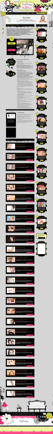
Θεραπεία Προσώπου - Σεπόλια (20, 145)
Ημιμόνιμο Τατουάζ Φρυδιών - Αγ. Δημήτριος (42, 98)
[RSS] (45, 417)
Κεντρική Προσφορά (7, 13)
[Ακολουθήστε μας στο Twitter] (43, 417)
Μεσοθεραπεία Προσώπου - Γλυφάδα (21, 371)
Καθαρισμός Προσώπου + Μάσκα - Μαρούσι (22, 165)
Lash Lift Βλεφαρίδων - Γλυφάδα (21, 258)
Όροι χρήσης (21, 413)
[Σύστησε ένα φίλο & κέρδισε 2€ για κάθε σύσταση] (16, 1)
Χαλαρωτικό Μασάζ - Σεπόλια (41, 47)
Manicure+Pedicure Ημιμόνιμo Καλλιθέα (41, 183)
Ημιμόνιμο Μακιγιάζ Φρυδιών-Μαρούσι (22, 330)
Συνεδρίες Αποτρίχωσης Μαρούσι (42, 115)
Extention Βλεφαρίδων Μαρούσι (20, 320)
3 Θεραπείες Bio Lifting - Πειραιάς (21, 382)
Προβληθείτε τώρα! (34, 414)
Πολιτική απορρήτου (25, 413)
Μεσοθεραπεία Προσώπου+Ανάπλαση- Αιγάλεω (23, 392)
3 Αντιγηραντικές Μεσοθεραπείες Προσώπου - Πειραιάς (24, 289)
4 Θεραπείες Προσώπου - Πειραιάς (21, 248)
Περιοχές (31, 13)
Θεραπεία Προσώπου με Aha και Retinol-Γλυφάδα (23, 268)
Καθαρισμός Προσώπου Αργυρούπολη (21, 351)
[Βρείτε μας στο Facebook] (41, 417)
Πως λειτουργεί (33, 413)
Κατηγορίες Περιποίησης (24, 13)
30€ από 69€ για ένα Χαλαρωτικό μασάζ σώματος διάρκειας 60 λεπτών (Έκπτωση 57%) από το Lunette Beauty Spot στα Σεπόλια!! (42, 55)
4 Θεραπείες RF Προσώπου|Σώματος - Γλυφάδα (23, 361)
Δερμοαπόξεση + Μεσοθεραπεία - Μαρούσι (22, 196)
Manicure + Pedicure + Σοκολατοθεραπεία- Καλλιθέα (24, 299)
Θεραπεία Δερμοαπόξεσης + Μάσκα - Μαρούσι (23, 176)
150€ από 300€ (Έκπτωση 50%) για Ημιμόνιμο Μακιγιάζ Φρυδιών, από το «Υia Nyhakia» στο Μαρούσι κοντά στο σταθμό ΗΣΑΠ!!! (23, 332)
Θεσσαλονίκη (18, 13)
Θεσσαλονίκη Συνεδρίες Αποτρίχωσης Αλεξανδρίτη (41, 200)
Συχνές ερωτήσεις (30, 414)
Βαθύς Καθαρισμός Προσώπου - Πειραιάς (22, 340)
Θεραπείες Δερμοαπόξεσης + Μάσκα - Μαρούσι (23, 186)
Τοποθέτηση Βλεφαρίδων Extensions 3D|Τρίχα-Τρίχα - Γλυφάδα (24, 227)
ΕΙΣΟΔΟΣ (42, 0)
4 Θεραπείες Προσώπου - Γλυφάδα (21, 279)
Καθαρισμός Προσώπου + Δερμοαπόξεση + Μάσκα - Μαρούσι (24, 155)
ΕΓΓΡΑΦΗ (45, 0)
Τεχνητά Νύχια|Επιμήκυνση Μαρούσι (41, 132)
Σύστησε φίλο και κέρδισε (25, 414)
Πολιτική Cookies (29, 413)
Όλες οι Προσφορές (11, 13)
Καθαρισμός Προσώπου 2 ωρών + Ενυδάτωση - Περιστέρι (24, 217)
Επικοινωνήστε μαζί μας (17, 413)
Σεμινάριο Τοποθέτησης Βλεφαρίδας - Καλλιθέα (42, 149)
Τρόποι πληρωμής (20, 414)
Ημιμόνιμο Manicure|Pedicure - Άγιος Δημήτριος (41, 64)
